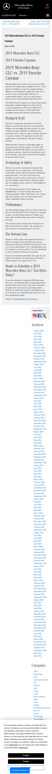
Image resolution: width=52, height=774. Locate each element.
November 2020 (40, 524)
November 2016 (40, 628)
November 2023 (40, 423)
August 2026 (38, 331)
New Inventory (39, 697)
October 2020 (39, 527)
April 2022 (37, 477)
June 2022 (38, 471)
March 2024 (38, 412)
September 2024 (40, 395)
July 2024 (37, 401)
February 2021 (39, 516)
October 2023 (39, 426)
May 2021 (37, 507)
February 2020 (39, 549)
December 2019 (40, 555)
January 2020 (39, 552)
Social (36, 713)
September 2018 (40, 597)
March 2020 (38, 547)
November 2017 (40, 617)
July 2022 (37, 468)
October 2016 (39, 631)
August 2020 (38, 533)
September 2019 (40, 563)
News (36, 699)
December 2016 (40, 625)
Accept (26, 755)
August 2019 (38, 566)
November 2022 (40, 457)
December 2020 (40, 521)
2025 (35, 671)
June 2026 (38, 336)
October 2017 (39, 620)
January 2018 (39, 611)
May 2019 (37, 575)
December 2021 (40, 488)
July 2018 (37, 603)
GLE (35, 688)
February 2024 (39, 415)
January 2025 (39, 384)
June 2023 (38, 437)
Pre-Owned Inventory (42, 708)
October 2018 (39, 594)
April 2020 (37, 544)
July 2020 (37, 535)
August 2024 (38, 398)
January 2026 (39, 351)
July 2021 (37, 502)
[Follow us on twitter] (44, 315)
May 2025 (37, 373)
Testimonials (38, 719)
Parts (36, 702)
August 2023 (38, 432)
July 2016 (37, 634)
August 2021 (38, 499)
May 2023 (37, 440)
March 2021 (38, 513)
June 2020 (38, 538)
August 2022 (38, 465)
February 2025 (39, 381)
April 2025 (37, 376)
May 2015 (37, 653)
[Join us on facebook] (39, 315)
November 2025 (40, 356)
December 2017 (40, 614)
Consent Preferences (20, 770)
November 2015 (40, 645)
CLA (35, 677)
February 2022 (39, 482)
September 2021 (40, 496)
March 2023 (38, 446)
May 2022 (37, 474)
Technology (38, 716)
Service (37, 711)
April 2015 (37, 656)
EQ (35, 683)
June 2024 (38, 404)
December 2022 (40, 454)
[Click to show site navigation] (48, 15)
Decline (26, 761)
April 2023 (37, 443)
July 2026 (37, 334)
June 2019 (38, 572)
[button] (8, 15)
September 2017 (40, 622)
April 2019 (37, 577)
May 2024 (37, 407)
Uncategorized (18, 299)
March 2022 (38, 479)
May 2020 (37, 541)
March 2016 (38, 639)
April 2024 (37, 409)
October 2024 (39, 393)
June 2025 (38, 370)
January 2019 (39, 586)
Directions (23, 15)
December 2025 (40, 353)
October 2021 (39, 493)
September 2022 (40, 463)
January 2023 (39, 451)
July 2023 (37, 435)
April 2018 (37, 608)
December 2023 (40, 421)
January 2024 (39, 418)
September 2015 (40, 650)
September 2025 (40, 362)
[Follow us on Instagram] (35, 315)
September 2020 (40, 530)
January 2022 (39, 485)
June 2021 (38, 505)
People (36, 705)
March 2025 (38, 379)
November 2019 (40, 558)
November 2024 (40, 390)
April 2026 (37, 342)
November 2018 (40, 592)
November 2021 (40, 491)
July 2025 (37, 367)
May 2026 (37, 339)
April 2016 (37, 636)
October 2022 (39, 460)
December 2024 (40, 387)
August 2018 (38, 600)
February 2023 (39, 449)
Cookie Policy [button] (13, 745)
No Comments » (32, 299)
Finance (37, 685)
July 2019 (37, 569)
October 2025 (39, 359)
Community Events (41, 680)
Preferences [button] (23, 748)
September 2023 (40, 429)
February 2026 (39, 348)
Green (36, 691)
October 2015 (39, 648)
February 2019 (39, 583)
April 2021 (37, 510)
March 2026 (38, 345)
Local (36, 694)
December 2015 (40, 642)
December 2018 (40, 589)
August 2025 (38, 365)
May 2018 (37, 606)
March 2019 (38, 580)
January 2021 (39, 519)
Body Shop (38, 674)
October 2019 (39, 561)
